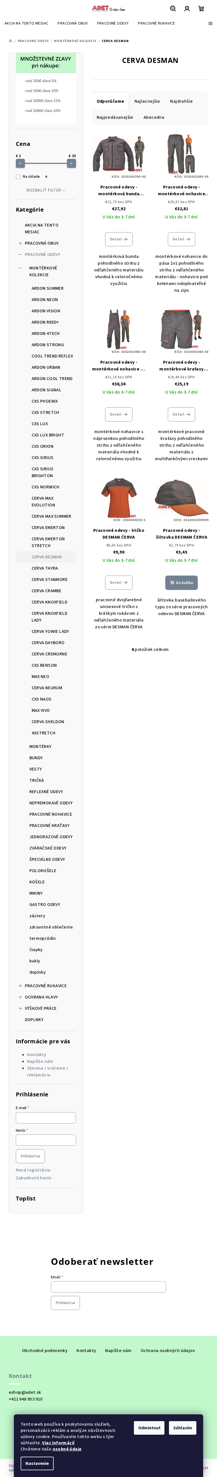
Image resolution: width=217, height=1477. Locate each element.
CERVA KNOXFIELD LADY (50, 616)
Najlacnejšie (147, 101)
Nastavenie (37, 1463)
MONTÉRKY (40, 746)
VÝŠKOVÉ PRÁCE (41, 1008)
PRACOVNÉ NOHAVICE (50, 814)
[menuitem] (26, 23)
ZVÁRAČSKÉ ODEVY (48, 848)
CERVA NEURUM (47, 688)
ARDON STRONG (48, 345)
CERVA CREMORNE (50, 654)
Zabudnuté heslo (33, 1178)
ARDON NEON (45, 300)
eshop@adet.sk (25, 1392)
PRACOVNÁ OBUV (42, 243)
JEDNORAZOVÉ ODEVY (51, 837)
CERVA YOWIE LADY (50, 631)
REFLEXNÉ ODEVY (46, 792)
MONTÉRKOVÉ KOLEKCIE (43, 271)
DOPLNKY (34, 1020)
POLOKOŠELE (43, 871)
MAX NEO (40, 676)
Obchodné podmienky (45, 1350)
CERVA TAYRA (45, 568)
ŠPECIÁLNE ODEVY (47, 859)
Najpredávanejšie (115, 117)
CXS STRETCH (45, 412)
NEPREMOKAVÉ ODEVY (51, 803)
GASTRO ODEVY (44, 904)
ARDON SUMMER (48, 288)
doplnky (37, 972)
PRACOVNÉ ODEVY (42, 254)
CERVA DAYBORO (48, 643)
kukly (34, 961)
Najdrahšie (181, 101)
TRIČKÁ (36, 780)
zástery (37, 916)
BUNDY (36, 758)
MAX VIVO (41, 710)
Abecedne (154, 117)
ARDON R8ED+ (45, 322)
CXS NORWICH (46, 487)
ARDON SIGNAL (47, 390)
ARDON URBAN (46, 367)
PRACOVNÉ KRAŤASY (49, 825)
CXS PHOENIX (45, 401)
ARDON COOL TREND (52, 379)
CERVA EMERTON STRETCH (48, 542)
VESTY (35, 769)
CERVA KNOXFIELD (50, 602)
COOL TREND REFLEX (52, 356)
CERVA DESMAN (47, 557)
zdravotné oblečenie (51, 927)
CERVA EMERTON (48, 527)
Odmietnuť (149, 1428)
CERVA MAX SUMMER (51, 516)
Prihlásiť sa (30, 1156)
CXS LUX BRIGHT (48, 435)
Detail (115, 239)
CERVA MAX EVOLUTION (43, 501)
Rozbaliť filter (44, 190)
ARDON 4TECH (46, 333)
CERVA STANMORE (50, 579)
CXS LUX (40, 424)
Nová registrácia (33, 1170)
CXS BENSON (44, 665)
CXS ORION (43, 446)
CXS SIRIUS (43, 458)
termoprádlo (42, 938)
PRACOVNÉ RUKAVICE (46, 986)
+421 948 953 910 (26, 1399)
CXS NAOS (42, 699)
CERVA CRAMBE (47, 591)
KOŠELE (37, 882)
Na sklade (35, 176)
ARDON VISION (46, 311)
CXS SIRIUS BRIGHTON (43, 472)
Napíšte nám (40, 1061)
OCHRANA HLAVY (41, 997)
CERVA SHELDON (48, 722)
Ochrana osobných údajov (168, 1350)
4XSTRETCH (44, 733)
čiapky (36, 950)
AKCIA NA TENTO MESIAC (42, 228)
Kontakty (37, 1055)
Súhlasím (182, 1428)
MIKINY (36, 893)
